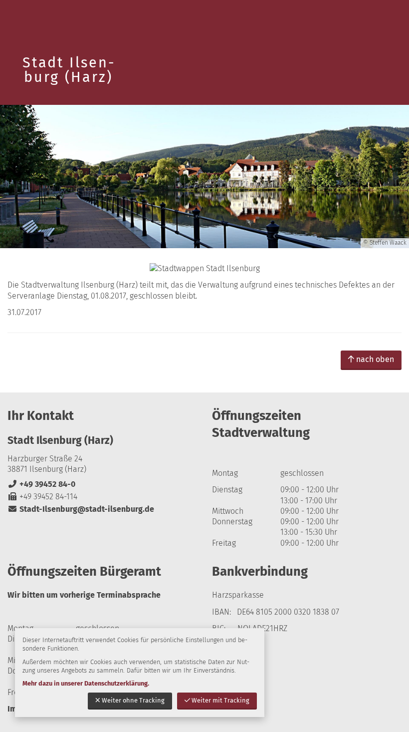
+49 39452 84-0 (41, 484)
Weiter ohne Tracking (133, 700)
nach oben (375, 359)
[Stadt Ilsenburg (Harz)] (102, 474)
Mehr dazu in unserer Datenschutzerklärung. (85, 683)
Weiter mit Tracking (220, 700)
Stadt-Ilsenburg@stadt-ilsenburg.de (80, 509)
